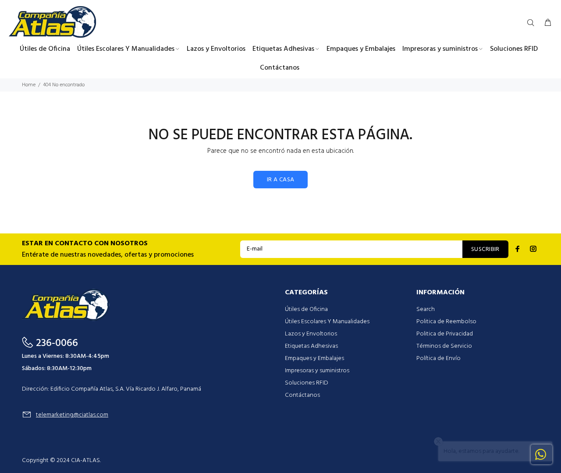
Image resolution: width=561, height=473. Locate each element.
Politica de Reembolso (446, 322)
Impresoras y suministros (317, 371)
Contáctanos (302, 395)
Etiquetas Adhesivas (311, 346)
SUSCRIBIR (485, 249)
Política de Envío (438, 358)
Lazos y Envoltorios (311, 334)
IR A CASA (281, 180)
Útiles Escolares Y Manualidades (327, 322)
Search (425, 309)
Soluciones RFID (306, 383)
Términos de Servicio (444, 346)
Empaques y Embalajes (314, 358)
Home (29, 85)
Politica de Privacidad (444, 334)
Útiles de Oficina (306, 309)
